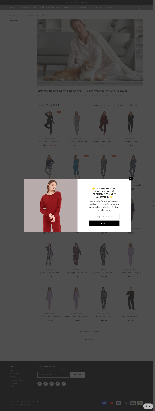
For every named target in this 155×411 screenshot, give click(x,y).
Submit (104, 223)
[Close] (131, 178)
